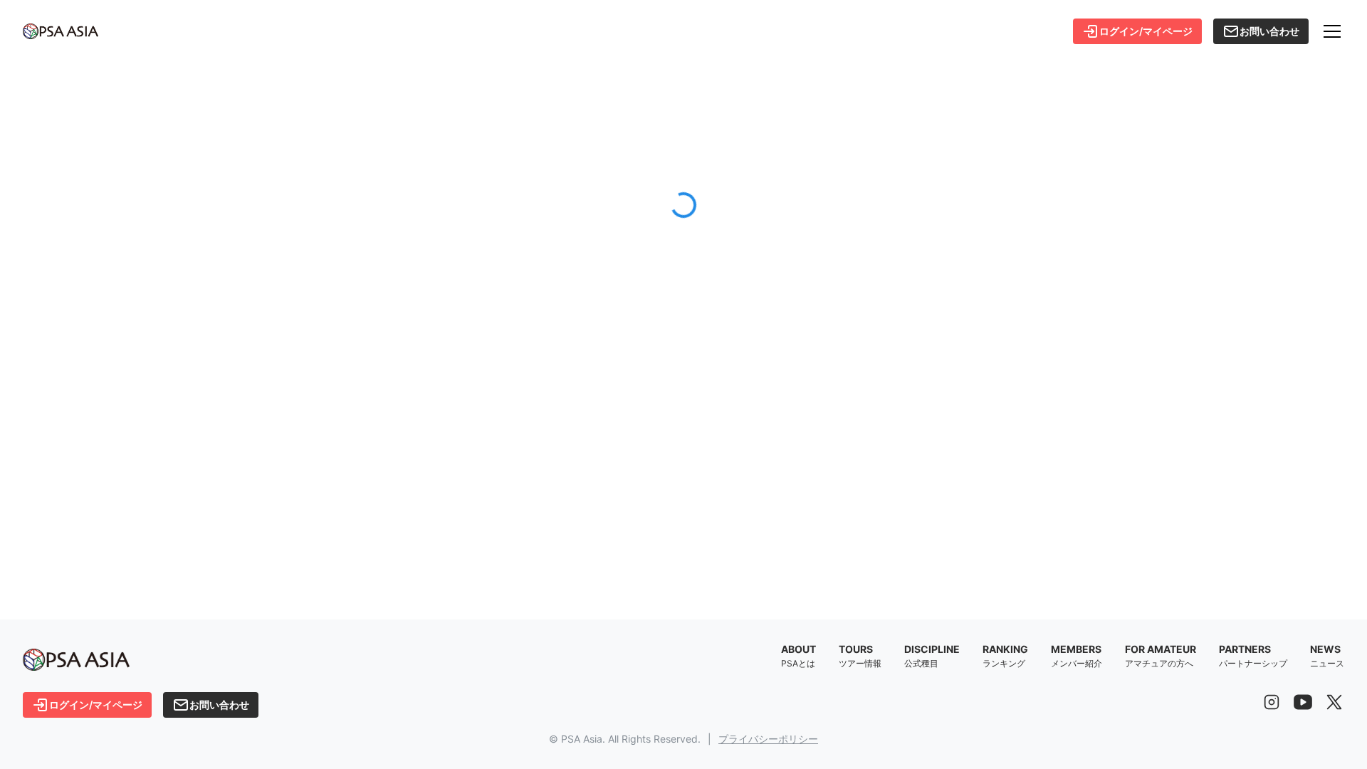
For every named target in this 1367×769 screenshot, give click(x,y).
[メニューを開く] (1332, 31)
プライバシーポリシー (768, 739)
